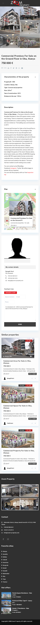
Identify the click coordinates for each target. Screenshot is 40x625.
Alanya (12, 84)
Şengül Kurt (17, 248)
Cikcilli (5, 559)
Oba (16, 84)
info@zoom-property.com (11, 532)
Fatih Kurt (10, 423)
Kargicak (5, 565)
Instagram (13, 168)
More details (32, 374)
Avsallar (5, 554)
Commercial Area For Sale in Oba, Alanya (17, 362)
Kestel (5, 568)
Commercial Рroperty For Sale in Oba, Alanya (18, 452)
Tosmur (5, 582)
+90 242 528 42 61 (12, 276)
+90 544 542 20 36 (12, 278)
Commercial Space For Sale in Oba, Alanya (17, 407)
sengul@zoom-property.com (15, 280)
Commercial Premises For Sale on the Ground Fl (21, 219)
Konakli (5, 571)
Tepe (4, 579)
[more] (33, 371)
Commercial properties (15, 87)
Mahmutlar (6, 573)
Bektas (5, 557)
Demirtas (5, 562)
